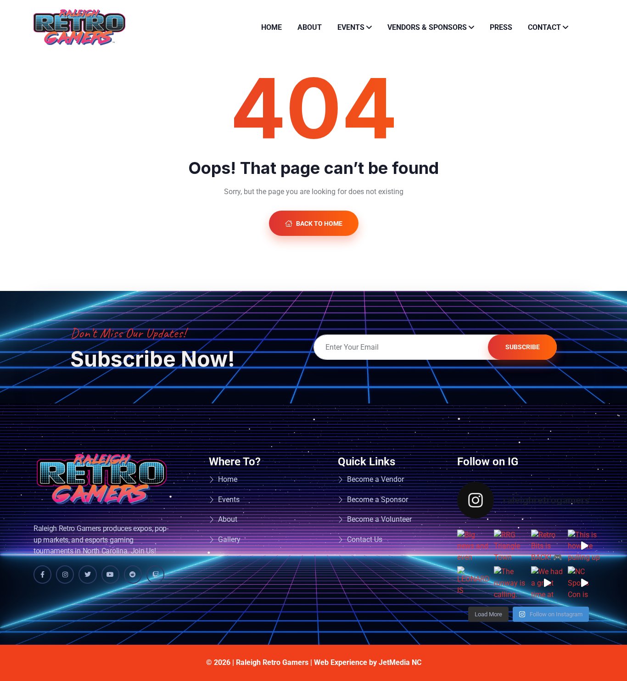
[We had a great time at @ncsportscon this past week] (547, 582)
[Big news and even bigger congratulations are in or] (473, 546)
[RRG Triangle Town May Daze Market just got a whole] (510, 546)
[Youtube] (110, 574)
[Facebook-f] (42, 574)
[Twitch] (155, 574)
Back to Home (318, 223)
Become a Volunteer (379, 519)
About (309, 27)
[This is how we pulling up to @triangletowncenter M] (584, 546)
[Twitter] (87, 574)
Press (501, 27)
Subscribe (522, 347)
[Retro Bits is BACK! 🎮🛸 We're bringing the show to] (547, 546)
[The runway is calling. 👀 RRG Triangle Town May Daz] (510, 582)
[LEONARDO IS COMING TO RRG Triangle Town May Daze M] (473, 582)
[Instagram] (65, 574)
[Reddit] (133, 574)
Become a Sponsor (377, 499)
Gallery (229, 539)
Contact (544, 27)
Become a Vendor (375, 479)
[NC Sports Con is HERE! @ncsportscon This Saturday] (584, 582)
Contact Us (364, 539)
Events (350, 27)
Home (271, 27)
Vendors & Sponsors (427, 27)
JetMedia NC (400, 662)
